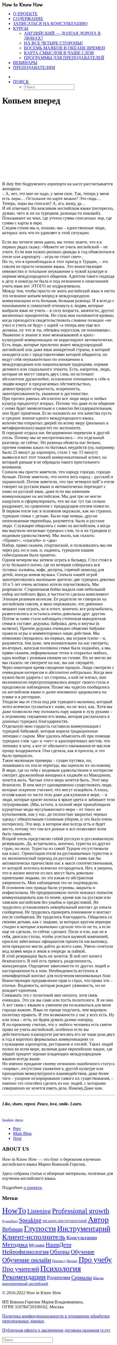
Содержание (28, 18)
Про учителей (20, 1269)
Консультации (81, 1237)
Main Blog (22, 1133)
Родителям (58, 1277)
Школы (98, 1278)
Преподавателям (34, 67)
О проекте (25, 13)
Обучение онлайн (26, 1259)
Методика (15, 1244)
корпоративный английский (25, 1283)
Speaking (8, 1119)
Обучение (82, 1252)
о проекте (33, 1187)
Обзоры (60, 1251)
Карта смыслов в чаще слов (59, 53)
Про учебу (95, 1259)
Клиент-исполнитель (33, 1237)
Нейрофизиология (25, 1251)
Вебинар (12, 1229)
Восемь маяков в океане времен (64, 48)
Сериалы (81, 1277)
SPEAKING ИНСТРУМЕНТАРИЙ (64, 1221)
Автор (19, 1119)
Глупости (40, 1228)
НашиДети (58, 1244)
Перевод (58, 1261)
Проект (72, 1261)
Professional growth (80, 1211)
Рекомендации (24, 1277)
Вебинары (25, 62)
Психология (60, 1268)
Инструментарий (83, 1229)
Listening (39, 1211)
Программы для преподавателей (64, 57)
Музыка (37, 1245)
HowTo (14, 1210)
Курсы (20, 28)
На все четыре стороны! (53, 43)
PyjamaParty (10, 1221)
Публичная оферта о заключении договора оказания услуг (56, 1330)
